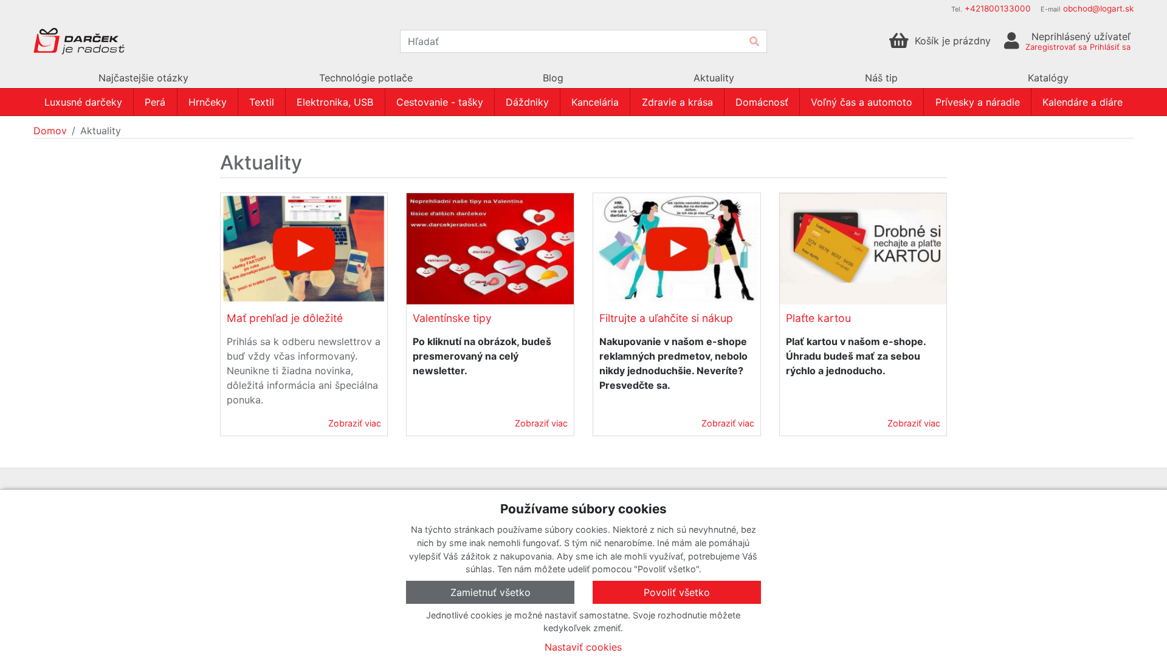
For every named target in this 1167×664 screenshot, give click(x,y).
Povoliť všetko (677, 592)
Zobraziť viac (354, 423)
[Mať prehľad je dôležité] (304, 248)
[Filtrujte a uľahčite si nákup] (676, 248)
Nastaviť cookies (583, 647)
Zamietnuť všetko (490, 592)
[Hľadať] (754, 41)
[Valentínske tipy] (490, 248)
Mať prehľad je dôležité (285, 318)
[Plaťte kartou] (863, 248)
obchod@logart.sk (1098, 8)
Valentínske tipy (452, 318)
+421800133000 (998, 8)
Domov (50, 131)
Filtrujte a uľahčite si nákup (666, 318)
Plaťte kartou (818, 318)
